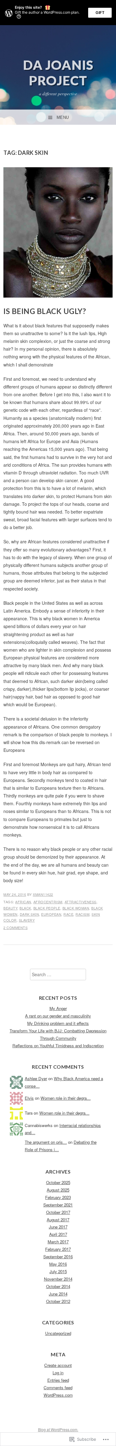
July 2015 (58, 1271)
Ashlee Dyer (36, 1078)
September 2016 (58, 1257)
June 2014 (58, 1294)
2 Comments (15, 927)
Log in (58, 1373)
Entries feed (58, 1380)
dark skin (29, 914)
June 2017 (58, 1227)
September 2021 (58, 1205)
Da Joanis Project (58, 72)
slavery (27, 920)
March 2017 (58, 1242)
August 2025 (58, 1190)
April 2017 (58, 1234)
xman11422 (43, 894)
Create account (58, 1365)
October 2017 (58, 1212)
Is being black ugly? (44, 311)
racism (82, 914)
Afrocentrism (47, 901)
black (25, 907)
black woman (75, 907)
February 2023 (58, 1197)
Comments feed (58, 1387)
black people (46, 907)
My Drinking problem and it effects (58, 1023)
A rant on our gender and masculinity (58, 1016)
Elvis (29, 1098)
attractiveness (81, 901)
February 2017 (58, 1249)
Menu (63, 117)
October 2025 (58, 1182)
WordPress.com (58, 1395)
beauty (10, 907)
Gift (100, 13)
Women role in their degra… (66, 1098)
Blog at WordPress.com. (58, 1429)
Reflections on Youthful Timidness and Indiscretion (58, 1046)
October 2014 (58, 1286)
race (68, 914)
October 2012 (58, 1301)
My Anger (58, 1008)
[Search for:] (58, 974)
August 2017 (58, 1220)
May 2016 (58, 1264)
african (23, 901)
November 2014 (58, 1279)
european (51, 914)
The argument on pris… (46, 1142)
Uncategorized (58, 1333)
